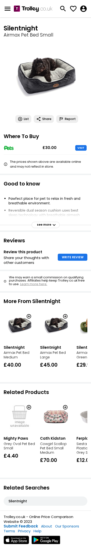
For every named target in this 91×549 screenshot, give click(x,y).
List (26, 119)
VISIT (80, 148)
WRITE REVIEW (72, 257)
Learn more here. (33, 284)
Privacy (24, 531)
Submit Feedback (21, 526)
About (46, 526)
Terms (9, 531)
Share (46, 119)
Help (37, 531)
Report (70, 119)
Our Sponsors (67, 526)
